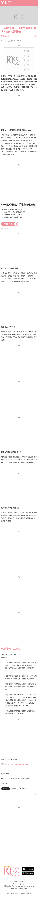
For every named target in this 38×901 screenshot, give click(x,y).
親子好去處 (5, 36)
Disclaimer (14, 888)
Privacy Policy (23, 888)
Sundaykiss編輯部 (7, 41)
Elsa (22, 789)
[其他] (35, 37)
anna (14, 789)
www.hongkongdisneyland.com (16, 764)
